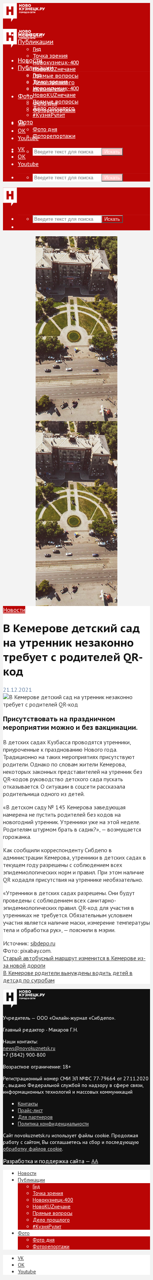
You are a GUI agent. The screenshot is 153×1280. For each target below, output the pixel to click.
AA (94, 1161)
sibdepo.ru (42, 943)
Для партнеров (35, 1117)
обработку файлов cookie (32, 1148)
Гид (37, 75)
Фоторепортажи (54, 136)
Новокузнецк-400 (56, 62)
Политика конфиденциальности (53, 1123)
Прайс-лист (30, 1110)
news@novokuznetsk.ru (29, 1048)
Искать (112, 152)
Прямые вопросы (55, 75)
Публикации (35, 67)
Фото (25, 96)
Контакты (28, 1103)
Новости (30, 60)
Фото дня (45, 129)
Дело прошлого (54, 108)
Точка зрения (50, 56)
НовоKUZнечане (54, 69)
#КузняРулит (49, 115)
